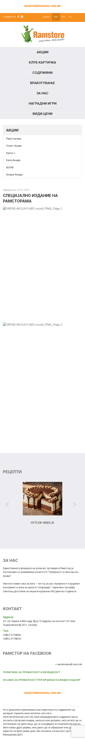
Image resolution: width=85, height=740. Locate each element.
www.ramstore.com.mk (37, 713)
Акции (42, 52)
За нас (42, 93)
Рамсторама (13, 138)
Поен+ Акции (14, 145)
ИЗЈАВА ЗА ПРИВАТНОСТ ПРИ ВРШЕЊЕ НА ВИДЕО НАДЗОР (41, 679)
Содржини (42, 73)
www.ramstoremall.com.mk (18, 717)
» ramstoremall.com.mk (68, 664)
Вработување (42, 83)
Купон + (10, 153)
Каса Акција (13, 160)
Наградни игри (43, 103)
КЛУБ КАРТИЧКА (42, 62)
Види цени (42, 114)
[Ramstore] (42, 34)
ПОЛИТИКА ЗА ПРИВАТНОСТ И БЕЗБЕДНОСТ (31, 672)
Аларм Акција (14, 174)
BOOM (9, 167)
